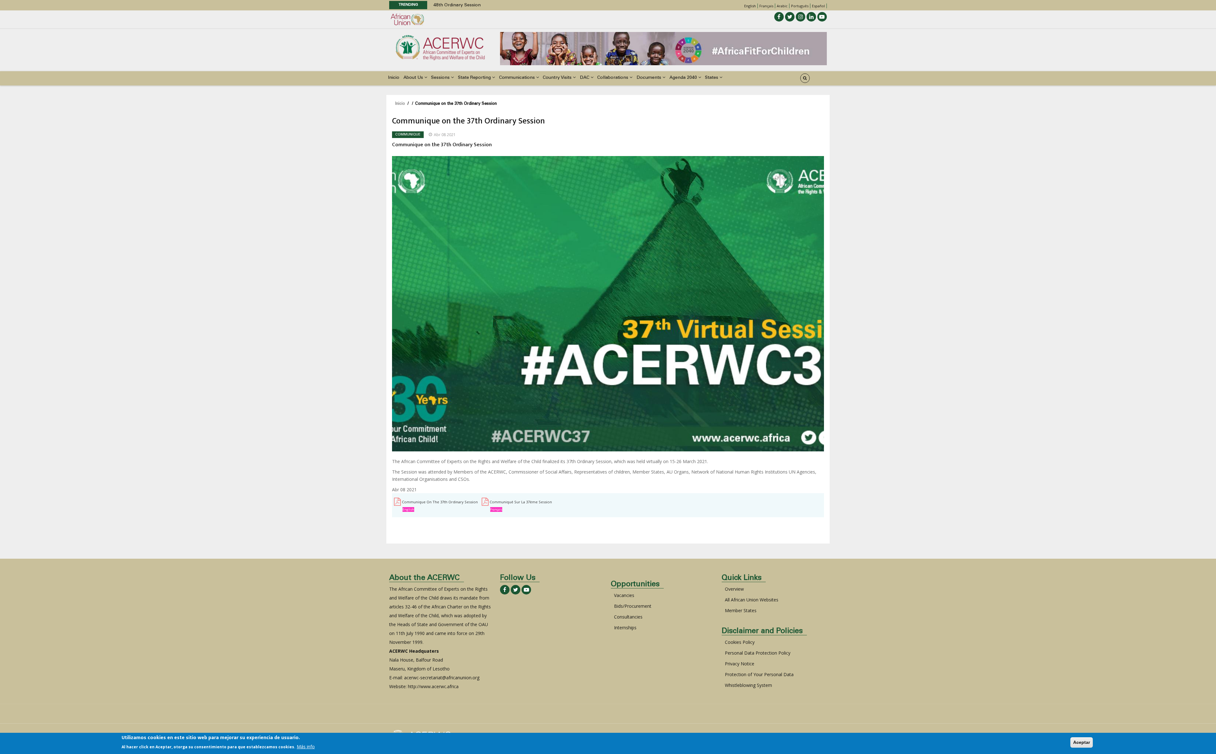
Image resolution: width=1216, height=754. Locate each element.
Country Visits (558, 78)
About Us (413, 78)
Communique (408, 134)
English (750, 5)
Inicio (393, 78)
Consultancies (628, 617)
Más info (306, 747)
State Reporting (475, 78)
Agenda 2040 (683, 78)
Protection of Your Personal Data (759, 674)
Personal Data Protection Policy (757, 653)
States (712, 78)
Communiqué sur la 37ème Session (521, 502)
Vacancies (624, 595)
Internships (625, 628)
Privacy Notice (739, 664)
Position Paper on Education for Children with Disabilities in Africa (503, 5)
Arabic (782, 5)
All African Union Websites (751, 600)
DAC (585, 78)
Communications (517, 78)
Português (799, 5)
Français (766, 5)
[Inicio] (440, 47)
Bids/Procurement (632, 606)
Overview (734, 589)
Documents (649, 78)
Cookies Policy (740, 642)
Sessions (441, 78)
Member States (741, 610)
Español (818, 5)
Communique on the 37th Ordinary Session (440, 502)
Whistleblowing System (748, 685)
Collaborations (613, 78)
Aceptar (1081, 742)
